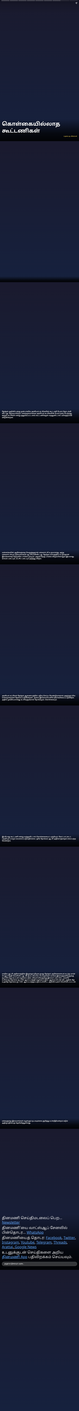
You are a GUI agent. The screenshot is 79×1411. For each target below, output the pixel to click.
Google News (26, 1247)
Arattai (7, 1247)
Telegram (44, 1242)
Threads (60, 1242)
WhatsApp (35, 1233)
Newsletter (11, 1223)
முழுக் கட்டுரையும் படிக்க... (14, 1264)
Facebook (54, 1238)
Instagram (10, 1242)
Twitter (69, 1238)
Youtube (27, 1242)
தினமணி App (14, 1257)
